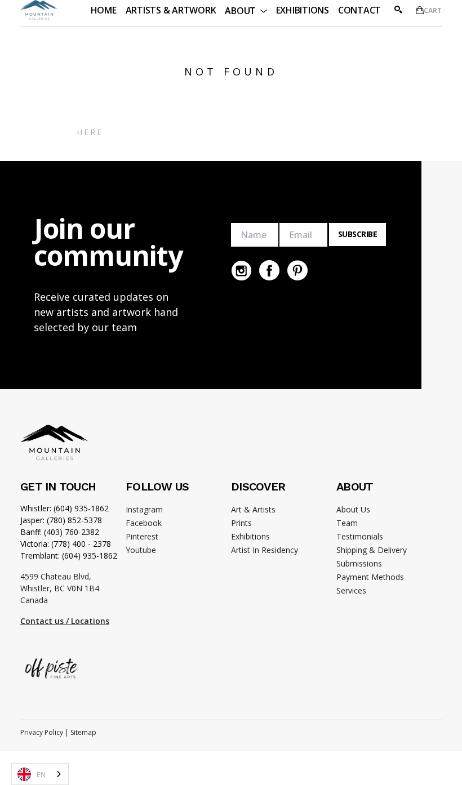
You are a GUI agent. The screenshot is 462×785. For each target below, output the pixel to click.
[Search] (398, 10)
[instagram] (241, 270)
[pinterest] (297, 270)
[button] (245, 10)
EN (41, 774)
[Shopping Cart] (420, 10)
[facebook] (269, 270)
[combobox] (40, 774)
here (90, 132)
